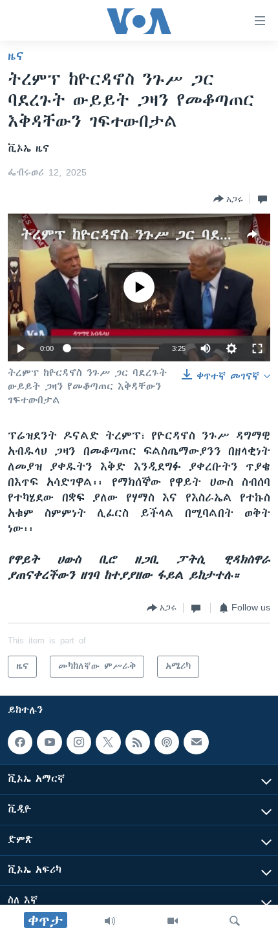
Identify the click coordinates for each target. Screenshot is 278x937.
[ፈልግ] (234, 921)
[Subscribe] (196, 742)
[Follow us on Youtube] (49, 742)
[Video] (172, 921)
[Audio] (110, 921)
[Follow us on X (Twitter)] (108, 742)
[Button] (228, 199)
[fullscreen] (257, 348)
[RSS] (137, 742)
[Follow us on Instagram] (79, 742)
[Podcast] (167, 742)
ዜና (16, 56)
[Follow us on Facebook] (20, 742)
